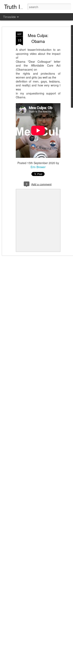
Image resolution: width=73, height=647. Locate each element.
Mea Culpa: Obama (38, 38)
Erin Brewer (38, 167)
